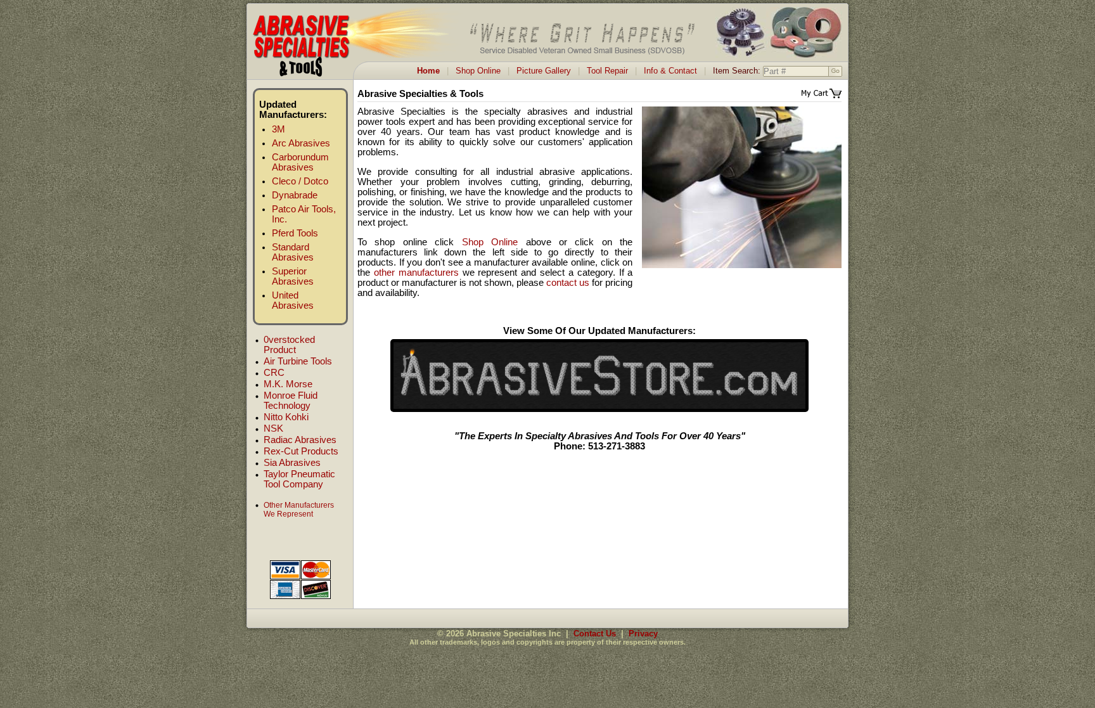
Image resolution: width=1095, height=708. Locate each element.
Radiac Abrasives (300, 440)
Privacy (643, 633)
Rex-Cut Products (301, 451)
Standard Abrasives (293, 252)
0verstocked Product (289, 345)
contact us (567, 283)
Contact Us (594, 633)
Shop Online (478, 70)
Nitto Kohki (286, 417)
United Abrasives (293, 300)
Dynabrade (294, 195)
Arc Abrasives (301, 143)
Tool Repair (607, 70)
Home (428, 70)
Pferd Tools (295, 233)
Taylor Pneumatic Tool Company (299, 479)
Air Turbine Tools (298, 361)
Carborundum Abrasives (300, 162)
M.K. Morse (288, 384)
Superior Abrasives (293, 276)
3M (278, 129)
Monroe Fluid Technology (290, 400)
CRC (274, 373)
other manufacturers (416, 272)
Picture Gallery (543, 70)
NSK (273, 428)
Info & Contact (670, 70)
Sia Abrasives (292, 463)
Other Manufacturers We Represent (299, 509)
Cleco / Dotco (300, 181)
